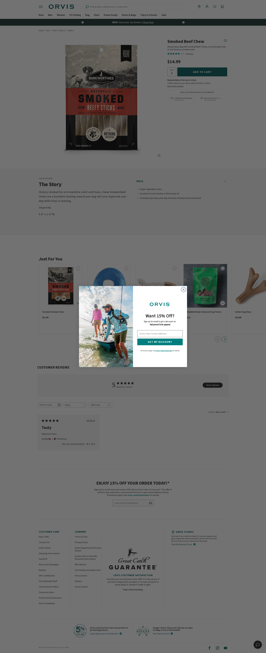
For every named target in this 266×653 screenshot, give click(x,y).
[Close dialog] (183, 289)
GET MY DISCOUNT (160, 341)
